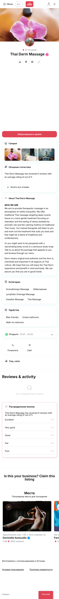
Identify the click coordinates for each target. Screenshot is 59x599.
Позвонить (13, 350)
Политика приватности (41, 569)
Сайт (29, 350)
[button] (54, 4)
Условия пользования (13, 569)
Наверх (5, 594)
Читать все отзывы (19, 187)
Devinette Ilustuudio (15, 537)
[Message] (32, 62)
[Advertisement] (29, 95)
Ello (29, 4)
